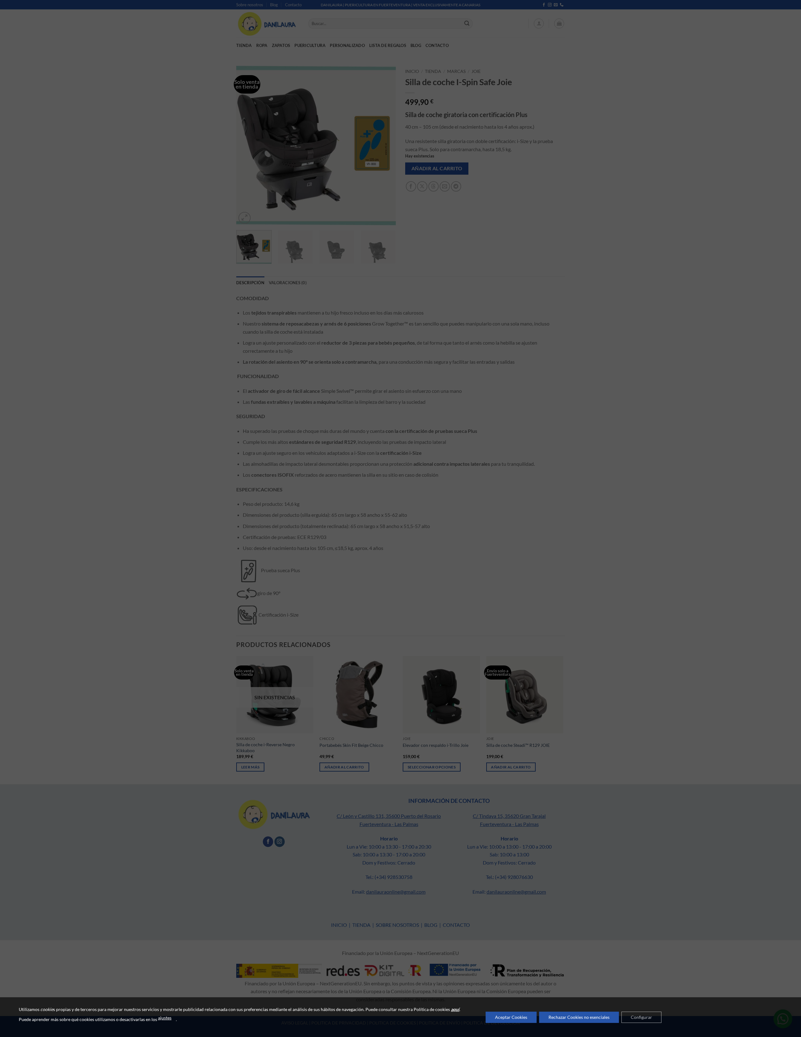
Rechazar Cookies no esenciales (579, 1017)
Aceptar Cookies (511, 1017)
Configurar (641, 1017)
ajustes (164, 1017)
